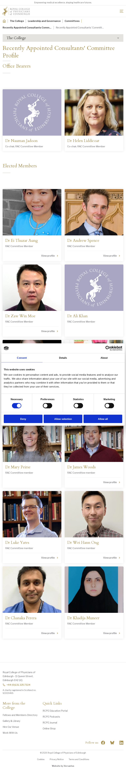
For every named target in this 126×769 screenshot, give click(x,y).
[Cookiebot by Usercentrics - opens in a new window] (108, 348)
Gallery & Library (11, 721)
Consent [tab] (22, 357)
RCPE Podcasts (51, 716)
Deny (23, 418)
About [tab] (104, 357)
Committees (72, 21)
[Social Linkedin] (121, 743)
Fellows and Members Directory (20, 715)
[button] (63, 38)
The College (17, 21)
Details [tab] (63, 357)
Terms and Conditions (79, 759)
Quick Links (52, 703)
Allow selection (63, 418)
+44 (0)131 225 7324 (18, 684)
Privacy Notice (56, 759)
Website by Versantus (63, 766)
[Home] (4, 21)
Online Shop (49, 728)
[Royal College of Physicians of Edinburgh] (16, 11)
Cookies (40, 759)
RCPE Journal (50, 722)
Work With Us (10, 732)
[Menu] (121, 11)
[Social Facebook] (103, 743)
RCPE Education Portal (55, 710)
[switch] (47, 405)
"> (112, 743)
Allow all (103, 418)
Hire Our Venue (11, 726)
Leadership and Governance (44, 21)
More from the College (14, 705)
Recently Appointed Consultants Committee (27, 27)
